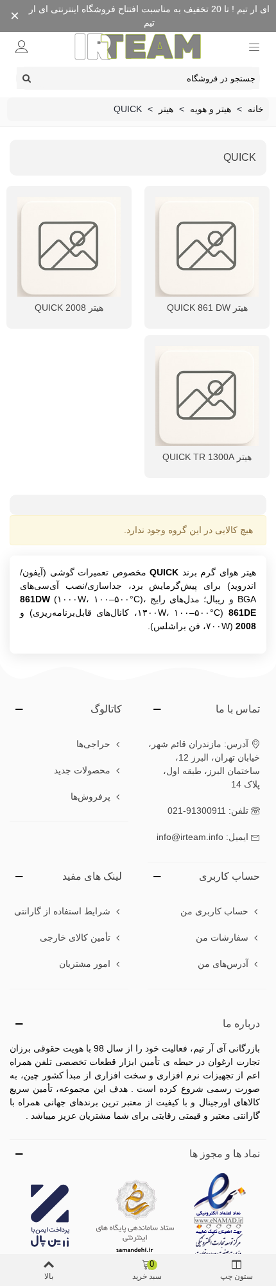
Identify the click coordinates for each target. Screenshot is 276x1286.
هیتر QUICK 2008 (69, 307)
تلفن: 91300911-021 (208, 810)
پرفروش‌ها (90, 796)
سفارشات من (222, 937)
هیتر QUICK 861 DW (207, 307)
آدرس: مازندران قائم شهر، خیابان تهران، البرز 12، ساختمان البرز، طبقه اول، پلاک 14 (204, 764)
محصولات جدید (82, 770)
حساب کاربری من (214, 911)
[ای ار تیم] (138, 46)
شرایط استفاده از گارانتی (62, 911)
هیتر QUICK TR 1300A (207, 457)
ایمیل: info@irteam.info (202, 837)
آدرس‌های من (223, 964)
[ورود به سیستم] (22, 46)
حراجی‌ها (93, 744)
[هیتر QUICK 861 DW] (207, 246)
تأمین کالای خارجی (75, 937)
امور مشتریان (84, 964)
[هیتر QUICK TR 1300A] (207, 396)
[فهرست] (254, 46)
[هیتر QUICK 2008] (69, 246)
